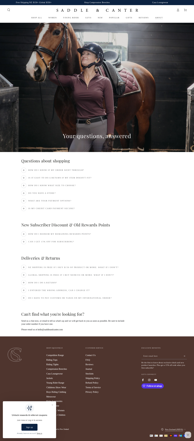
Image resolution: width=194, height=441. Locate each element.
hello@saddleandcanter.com (50, 329)
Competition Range (55, 355)
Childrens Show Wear (56, 387)
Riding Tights (52, 364)
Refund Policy (91, 383)
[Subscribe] (185, 356)
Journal (88, 369)
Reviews (89, 364)
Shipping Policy (92, 378)
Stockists (89, 373)
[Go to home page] (97, 10)
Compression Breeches (56, 369)
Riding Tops (51, 360)
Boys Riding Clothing (56, 392)
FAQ (87, 360)
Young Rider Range (55, 383)
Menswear (51, 396)
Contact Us (90, 355)
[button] (8, 10)
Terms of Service (93, 387)
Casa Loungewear (54, 373)
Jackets (49, 378)
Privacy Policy (92, 392)
